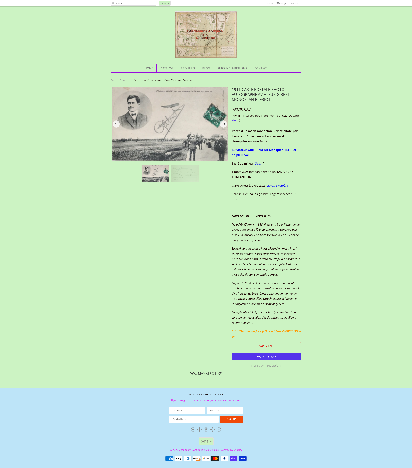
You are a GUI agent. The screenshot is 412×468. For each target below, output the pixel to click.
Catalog (167, 68)
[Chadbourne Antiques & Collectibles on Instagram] (212, 429)
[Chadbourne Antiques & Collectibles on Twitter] (193, 429)
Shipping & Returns (232, 68)
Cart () (282, 3)
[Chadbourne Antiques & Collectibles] (206, 35)
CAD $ (163, 3)
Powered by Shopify (231, 449)
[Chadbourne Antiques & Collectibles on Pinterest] (206, 429)
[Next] (223, 124)
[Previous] (116, 124)
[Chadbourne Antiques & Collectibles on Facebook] (199, 429)
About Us (188, 68)
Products (124, 80)
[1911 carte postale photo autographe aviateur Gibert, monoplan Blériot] (170, 124)
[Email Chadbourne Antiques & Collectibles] (219, 429)
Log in (270, 3)
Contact (260, 68)
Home (149, 68)
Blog (206, 68)
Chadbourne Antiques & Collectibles (199, 449)
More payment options (266, 365)
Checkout (294, 3)
